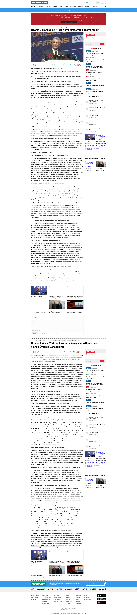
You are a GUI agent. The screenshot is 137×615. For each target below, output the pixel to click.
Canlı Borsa (41, 10)
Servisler (41, 6)
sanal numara (45, 603)
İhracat (37, 283)
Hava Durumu (59, 589)
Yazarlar (87, 6)
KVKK (72, 613)
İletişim (57, 613)
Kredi (97, 10)
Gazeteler (94, 6)
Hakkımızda (53, 613)
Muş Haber (33, 27)
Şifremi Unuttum (88, 599)
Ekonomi (55, 6)
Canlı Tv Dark (45, 595)
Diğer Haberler (82, 10)
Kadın (66, 6)
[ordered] (48, 333)
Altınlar (52, 10)
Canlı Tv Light (34, 599)
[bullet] (50, 333)
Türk (53, 547)
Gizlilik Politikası (63, 613)
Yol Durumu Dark (34, 597)
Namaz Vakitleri (41, 589)
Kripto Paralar (102, 589)
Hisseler (58, 10)
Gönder (35, 333)
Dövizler (47, 10)
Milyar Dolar (43, 283)
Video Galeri (78, 597)
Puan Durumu (68, 589)
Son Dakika (33, 6)
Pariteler (63, 10)
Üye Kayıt (86, 597)
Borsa (75, 10)
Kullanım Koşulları (77, 613)
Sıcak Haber (78, 603)
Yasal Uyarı (84, 613)
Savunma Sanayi (51, 283)
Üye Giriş (86, 595)
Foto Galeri (73, 6)
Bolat (33, 283)
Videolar (80, 6)
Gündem (48, 6)
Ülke (58, 283)
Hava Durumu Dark (35, 595)
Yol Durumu (93, 589)
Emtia (92, 10)
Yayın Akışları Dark (46, 597)
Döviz (88, 10)
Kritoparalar (69, 10)
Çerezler (68, 613)
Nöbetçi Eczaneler (46, 599)
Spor (61, 6)
